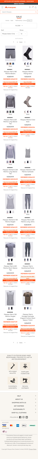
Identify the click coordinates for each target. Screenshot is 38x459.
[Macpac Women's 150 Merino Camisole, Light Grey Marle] (25, 161)
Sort (2, 30)
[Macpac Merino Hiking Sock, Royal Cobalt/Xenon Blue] (28, 63)
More (10, 66)
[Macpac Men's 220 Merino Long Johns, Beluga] (31, 211)
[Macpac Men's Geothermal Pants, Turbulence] (25, 260)
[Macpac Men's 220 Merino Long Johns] (28, 201)
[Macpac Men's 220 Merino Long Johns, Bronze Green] (28, 211)
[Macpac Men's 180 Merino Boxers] (10, 53)
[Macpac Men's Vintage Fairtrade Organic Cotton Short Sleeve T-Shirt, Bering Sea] (28, 308)
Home (7, 20)
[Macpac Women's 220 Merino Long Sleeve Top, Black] (13, 161)
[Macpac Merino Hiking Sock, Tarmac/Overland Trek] (31, 63)
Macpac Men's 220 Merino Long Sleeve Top (10, 121)
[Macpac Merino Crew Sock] (28, 101)
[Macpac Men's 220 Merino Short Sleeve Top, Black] (12, 260)
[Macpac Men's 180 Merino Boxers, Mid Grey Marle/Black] (7, 63)
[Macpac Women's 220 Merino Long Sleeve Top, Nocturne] (10, 161)
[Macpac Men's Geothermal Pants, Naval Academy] (28, 260)
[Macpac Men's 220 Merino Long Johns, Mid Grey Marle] (25, 211)
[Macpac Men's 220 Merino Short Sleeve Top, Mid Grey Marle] (9, 260)
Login (10, 86)
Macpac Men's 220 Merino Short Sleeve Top (10, 268)
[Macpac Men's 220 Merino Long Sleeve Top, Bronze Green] (10, 111)
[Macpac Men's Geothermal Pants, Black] (31, 260)
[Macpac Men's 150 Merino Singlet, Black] (12, 308)
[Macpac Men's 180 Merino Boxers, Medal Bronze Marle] (10, 63)
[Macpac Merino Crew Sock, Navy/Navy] (31, 111)
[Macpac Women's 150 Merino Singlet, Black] (10, 211)
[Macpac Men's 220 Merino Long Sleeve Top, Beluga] (13, 111)
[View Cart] (36, 7)
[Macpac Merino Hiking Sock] (28, 53)
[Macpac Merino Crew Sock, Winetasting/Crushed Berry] (28, 111)
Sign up (5, 86)
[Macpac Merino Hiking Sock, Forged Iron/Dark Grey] (25, 63)
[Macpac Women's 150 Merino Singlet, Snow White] (13, 211)
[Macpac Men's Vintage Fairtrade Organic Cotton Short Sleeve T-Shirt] (28, 297)
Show (21, 30)
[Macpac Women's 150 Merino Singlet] (10, 201)
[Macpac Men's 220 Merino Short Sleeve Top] (10, 249)
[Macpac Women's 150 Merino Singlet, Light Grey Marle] (7, 211)
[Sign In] (32, 7)
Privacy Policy (32, 449)
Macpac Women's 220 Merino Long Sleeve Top (10, 171)
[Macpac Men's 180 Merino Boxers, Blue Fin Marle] (13, 63)
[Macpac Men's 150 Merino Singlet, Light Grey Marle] (9, 308)
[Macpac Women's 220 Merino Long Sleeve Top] (10, 151)
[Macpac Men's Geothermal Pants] (28, 249)
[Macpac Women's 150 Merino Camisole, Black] (28, 161)
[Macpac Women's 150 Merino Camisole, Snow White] (31, 161)
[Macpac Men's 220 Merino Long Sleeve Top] (10, 101)
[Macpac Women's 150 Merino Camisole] (28, 151)
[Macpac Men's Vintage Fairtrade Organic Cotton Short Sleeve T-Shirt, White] (31, 308)
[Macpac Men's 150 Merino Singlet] (10, 297)
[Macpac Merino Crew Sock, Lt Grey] (25, 111)
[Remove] (31, 20)
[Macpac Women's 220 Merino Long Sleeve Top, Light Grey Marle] (7, 161)
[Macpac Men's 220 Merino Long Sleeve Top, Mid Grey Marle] (7, 111)
